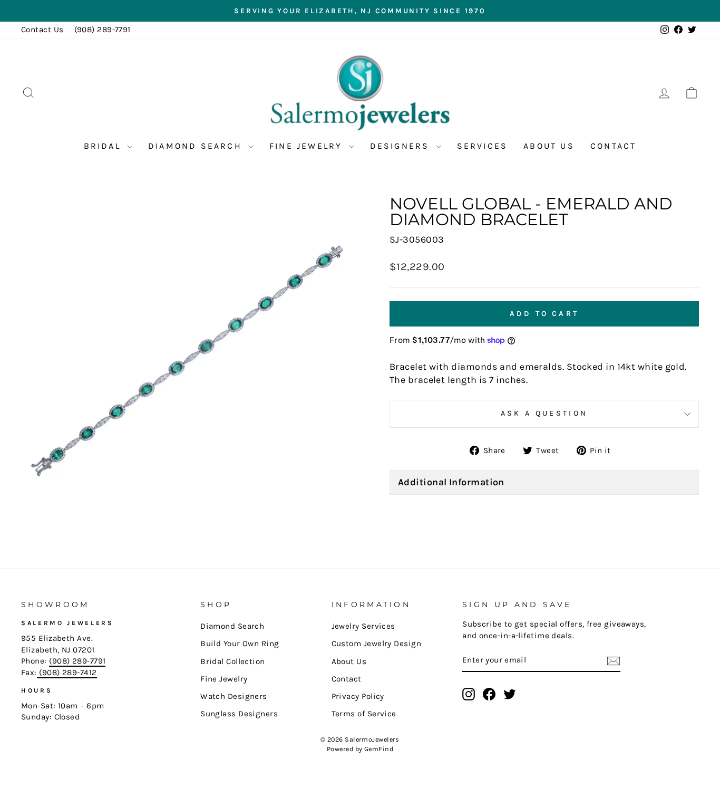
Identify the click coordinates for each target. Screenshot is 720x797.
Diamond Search (197, 146)
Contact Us (42, 29)
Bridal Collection (232, 661)
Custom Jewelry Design (376, 643)
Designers (401, 146)
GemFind (378, 749)
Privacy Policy (358, 696)
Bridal (104, 146)
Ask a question (544, 413)
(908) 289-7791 (102, 29)
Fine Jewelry (307, 146)
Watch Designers (233, 696)
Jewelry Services (363, 626)
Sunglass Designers (239, 713)
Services (482, 146)
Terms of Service (364, 713)
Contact (613, 146)
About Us (549, 146)
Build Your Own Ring (239, 643)
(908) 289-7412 (67, 672)
